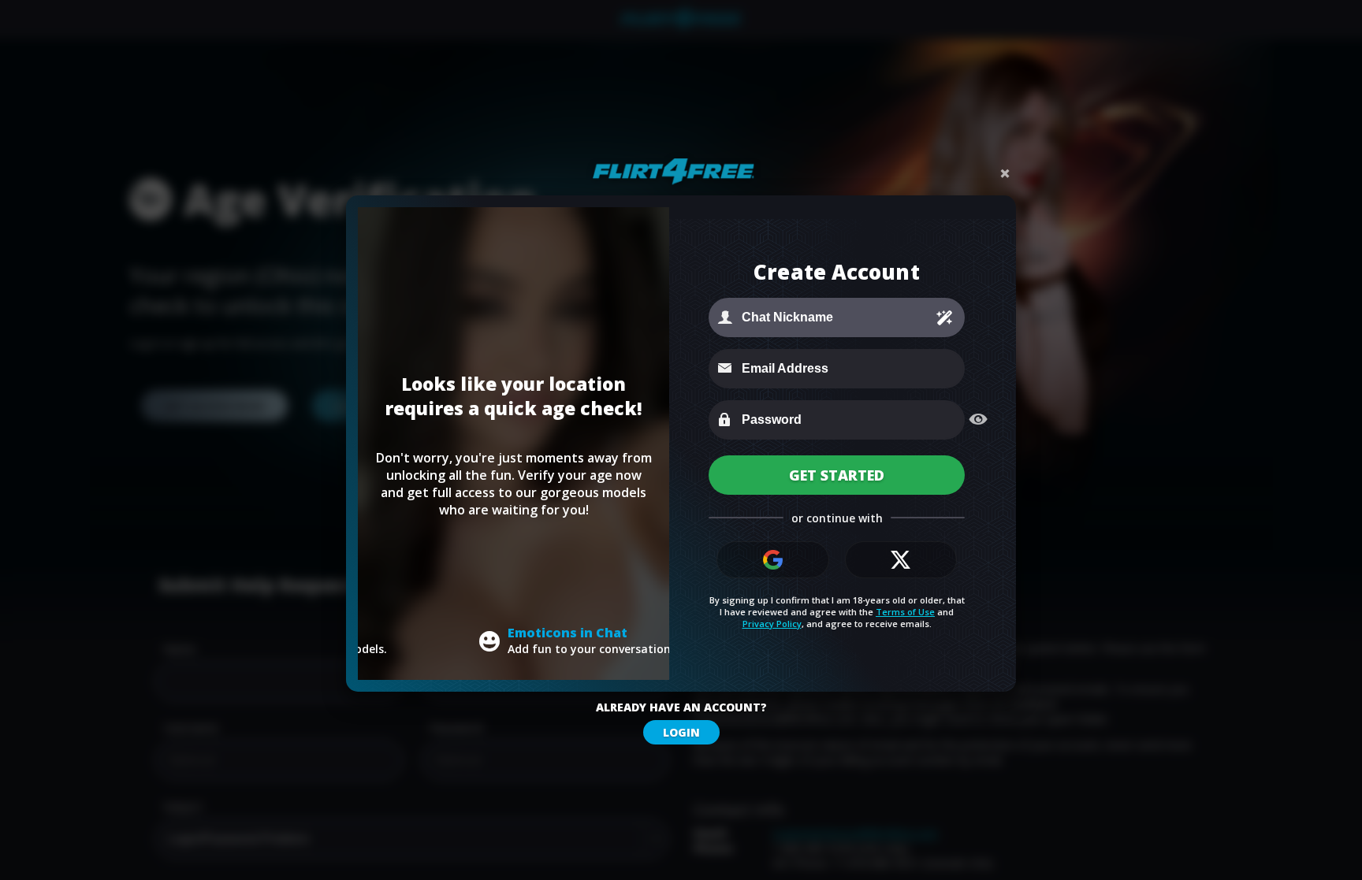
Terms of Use (905, 612)
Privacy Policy (772, 623)
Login (681, 732)
